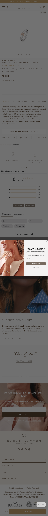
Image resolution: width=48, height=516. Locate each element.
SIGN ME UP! (36, 263)
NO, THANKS (36, 267)
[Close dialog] (46, 241)
